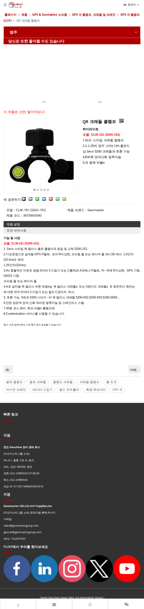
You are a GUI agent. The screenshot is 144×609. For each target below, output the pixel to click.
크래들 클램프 (89, 382)
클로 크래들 (37, 382)
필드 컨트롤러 (69, 389)
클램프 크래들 (63, 382)
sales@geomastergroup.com (21, 525)
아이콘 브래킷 (16, 389)
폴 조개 (111, 382)
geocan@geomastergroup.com (22, 532)
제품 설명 (13, 224)
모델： (11, 210)
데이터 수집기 (42, 389)
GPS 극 (117, 389)
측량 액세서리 (96, 389)
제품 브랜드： (77, 210)
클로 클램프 (14, 382)
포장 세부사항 (16, 230)
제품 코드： (14, 215)
